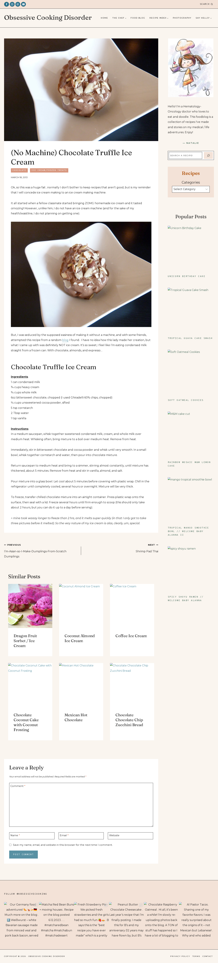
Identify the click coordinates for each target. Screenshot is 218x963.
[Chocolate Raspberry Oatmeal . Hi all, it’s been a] (161, 919)
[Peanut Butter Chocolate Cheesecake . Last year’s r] (126, 919)
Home (104, 18)
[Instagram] (12, 4)
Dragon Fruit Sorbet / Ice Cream (25, 640)
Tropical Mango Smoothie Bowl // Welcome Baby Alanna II (188, 531)
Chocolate (19, 170)
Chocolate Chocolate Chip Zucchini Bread (129, 720)
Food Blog (138, 18)
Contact (208, 956)
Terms (196, 956)
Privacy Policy (180, 956)
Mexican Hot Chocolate (76, 717)
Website (114, 835)
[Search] (208, 155)
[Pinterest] (17, 4)
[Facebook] (6, 4)
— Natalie (191, 143)
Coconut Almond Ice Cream (80, 638)
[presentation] (30, 606)
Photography (182, 18)
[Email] (23, 4)
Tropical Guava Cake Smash (190, 338)
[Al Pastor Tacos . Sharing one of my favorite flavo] (196, 919)
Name (15, 835)
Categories (191, 182)
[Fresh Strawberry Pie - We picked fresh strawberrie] (91, 919)
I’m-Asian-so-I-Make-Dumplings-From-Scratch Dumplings (35, 551)
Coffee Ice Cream (131, 635)
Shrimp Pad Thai (147, 548)
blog (65, 340)
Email (64, 835)
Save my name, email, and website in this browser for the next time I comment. (63, 844)
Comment (17, 786)
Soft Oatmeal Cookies (186, 400)
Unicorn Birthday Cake (186, 276)
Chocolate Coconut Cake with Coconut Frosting (26, 722)
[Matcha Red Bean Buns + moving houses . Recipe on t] (56, 919)
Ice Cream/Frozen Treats (49, 170)
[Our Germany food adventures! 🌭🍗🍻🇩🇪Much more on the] (21, 919)
